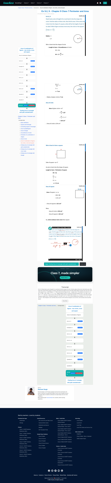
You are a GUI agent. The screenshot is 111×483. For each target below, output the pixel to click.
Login (105, 2)
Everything (18, 3)
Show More (65, 300)
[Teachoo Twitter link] (55, 470)
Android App (22, 420)
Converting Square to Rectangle (28, 126)
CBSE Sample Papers (81, 438)
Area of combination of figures (25, 55)
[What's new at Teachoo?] (97, 3)
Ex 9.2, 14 (21, 77)
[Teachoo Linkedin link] (62, 470)
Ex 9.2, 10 (26, 88)
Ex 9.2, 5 (26, 60)
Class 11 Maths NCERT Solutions (65, 439)
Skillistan (40, 427)
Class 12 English (42, 447)
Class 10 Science (42, 438)
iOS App (21, 422)
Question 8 (26, 94)
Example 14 (26, 66)
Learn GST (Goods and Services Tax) (84, 427)
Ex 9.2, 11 (21, 83)
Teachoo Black (50, 397)
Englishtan (79, 433)
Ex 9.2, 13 (26, 72)
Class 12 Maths (42, 445)
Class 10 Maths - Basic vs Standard (84, 436)
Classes (26, 3)
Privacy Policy (56, 475)
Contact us (41, 475)
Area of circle (24, 138)
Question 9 (21, 99)
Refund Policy (63, 475)
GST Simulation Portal (43, 429)
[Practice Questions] (100, 3)
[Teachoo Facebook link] (49, 470)
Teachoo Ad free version (44, 422)
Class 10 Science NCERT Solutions (65, 465)
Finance (46, 3)
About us (36, 475)
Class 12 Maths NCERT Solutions (65, 441)
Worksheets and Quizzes (44, 425)
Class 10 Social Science (44, 443)
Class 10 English (42, 440)
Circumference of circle (26, 132)
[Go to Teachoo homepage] (8, 3)
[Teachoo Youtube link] (59, 470)
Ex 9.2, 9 (26, 105)
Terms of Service (48, 475)
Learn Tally (79, 425)
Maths (32, 3)
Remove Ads (82, 264)
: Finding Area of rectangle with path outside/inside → (61, 264)
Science (39, 3)
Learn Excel (79, 422)
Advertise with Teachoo (72, 475)
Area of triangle (24, 130)
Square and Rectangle (26, 124)
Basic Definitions (25, 122)
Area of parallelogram (26, 128)
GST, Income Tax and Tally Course (46, 420)
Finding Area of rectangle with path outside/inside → (26, 111)
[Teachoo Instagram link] (52, 470)
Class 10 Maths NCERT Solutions (65, 437)
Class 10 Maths (42, 436)
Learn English (79, 420)
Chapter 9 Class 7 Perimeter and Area (25, 7)
